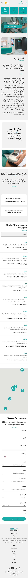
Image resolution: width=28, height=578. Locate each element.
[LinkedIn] (9, 568)
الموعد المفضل (23, 503)
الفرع (24, 470)
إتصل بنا (14, 562)
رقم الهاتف (23, 453)
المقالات (14, 556)
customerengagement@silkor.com (15, 201)
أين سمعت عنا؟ (22, 478)
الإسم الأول (23, 430)
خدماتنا (14, 545)
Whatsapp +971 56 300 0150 (14, 198)
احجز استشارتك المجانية (11, 26)
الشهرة (24, 438)
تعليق (24, 510)
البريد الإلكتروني (23, 445)
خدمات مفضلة (14, 548)
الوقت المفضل (23, 494)
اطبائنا (14, 554)
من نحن (14, 551)
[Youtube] (12, 568)
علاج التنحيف (15, 132)
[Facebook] (19, 568)
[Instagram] (16, 568)
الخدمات (24, 486)
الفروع (14, 559)
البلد (25, 462)
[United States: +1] (4, 457)
